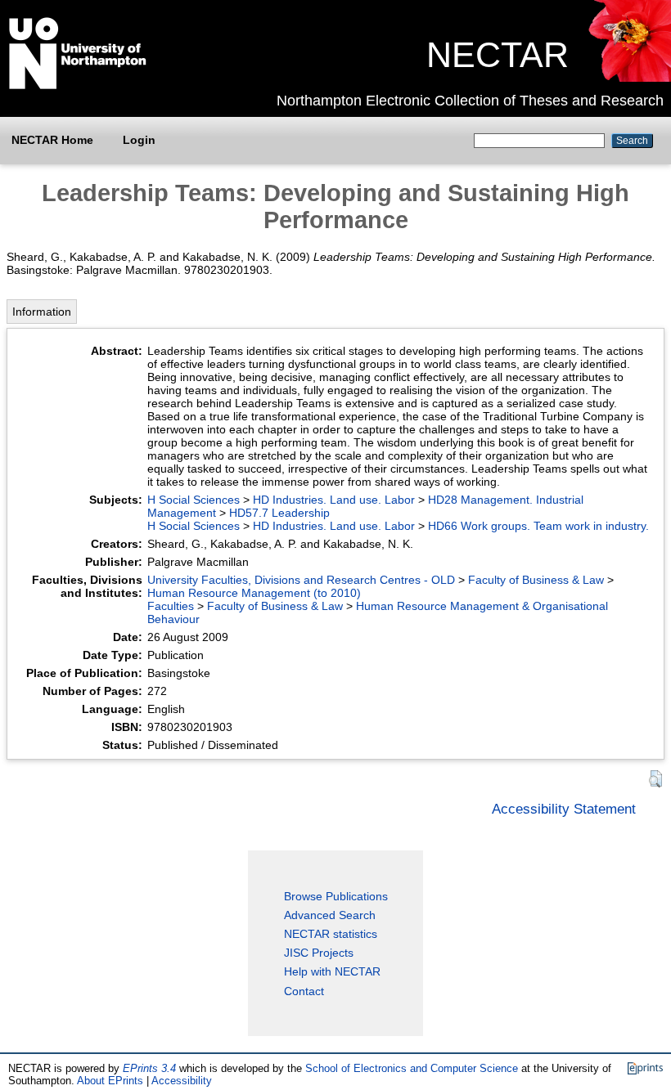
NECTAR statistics (330, 933)
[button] (655, 778)
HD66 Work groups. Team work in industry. (538, 525)
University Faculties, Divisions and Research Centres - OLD (301, 579)
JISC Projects (319, 952)
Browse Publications (336, 896)
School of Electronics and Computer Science (411, 1068)
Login (139, 139)
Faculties (170, 605)
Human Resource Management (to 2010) (254, 592)
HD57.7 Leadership (279, 512)
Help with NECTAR (332, 971)
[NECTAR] (629, 77)
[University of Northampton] (77, 85)
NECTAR (497, 54)
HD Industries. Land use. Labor (334, 499)
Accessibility (181, 1080)
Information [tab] (41, 311)
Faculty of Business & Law (536, 579)
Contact (304, 991)
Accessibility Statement (564, 809)
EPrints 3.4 (149, 1068)
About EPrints (110, 1080)
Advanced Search (330, 915)
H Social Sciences (193, 499)
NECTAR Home (52, 139)
